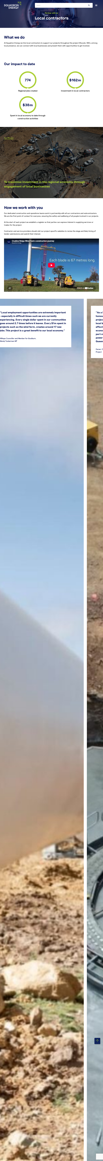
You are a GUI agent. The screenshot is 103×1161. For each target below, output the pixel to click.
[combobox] (64, 5)
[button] (96, 5)
